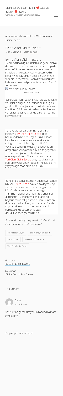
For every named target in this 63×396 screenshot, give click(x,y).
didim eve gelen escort (40, 232)
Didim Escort (48, 220)
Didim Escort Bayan (15, 232)
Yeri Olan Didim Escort (17, 246)
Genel (38, 224)
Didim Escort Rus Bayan (19, 274)
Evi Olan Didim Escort (17, 263)
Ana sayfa (11, 36)
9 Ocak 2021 (16, 51)
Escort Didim (12, 239)
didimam (33, 51)
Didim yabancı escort (17, 224)
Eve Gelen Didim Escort (35, 239)
